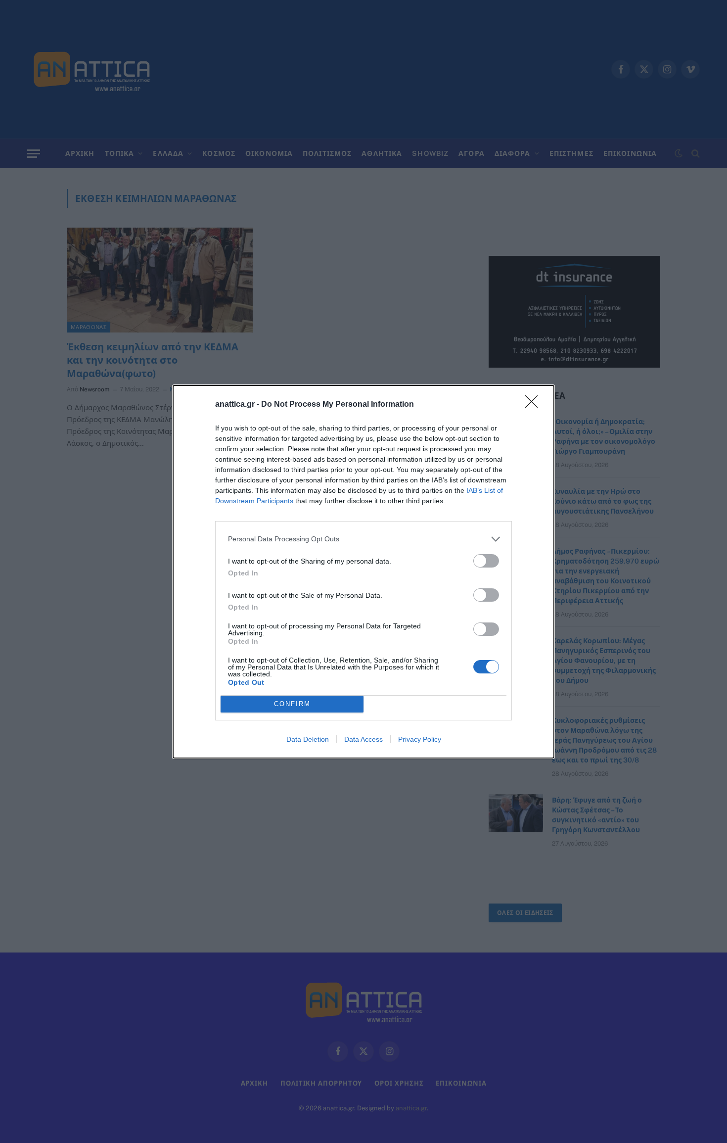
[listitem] (363, 539)
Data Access (363, 739)
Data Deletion (307, 739)
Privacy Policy (419, 739)
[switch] (486, 561)
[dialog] (363, 571)
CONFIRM (292, 704)
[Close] (534, 404)
